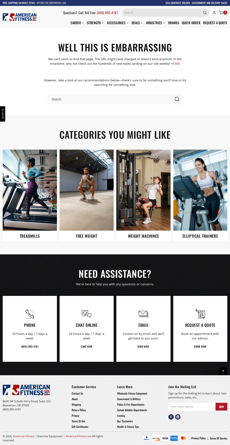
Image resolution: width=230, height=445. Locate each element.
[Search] (205, 13)
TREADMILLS (30, 236)
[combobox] (165, 13)
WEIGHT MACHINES (143, 236)
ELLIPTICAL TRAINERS (200, 236)
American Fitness (24, 436)
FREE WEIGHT (86, 236)
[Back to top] (223, 371)
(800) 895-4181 (107, 12)
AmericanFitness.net (78, 436)
